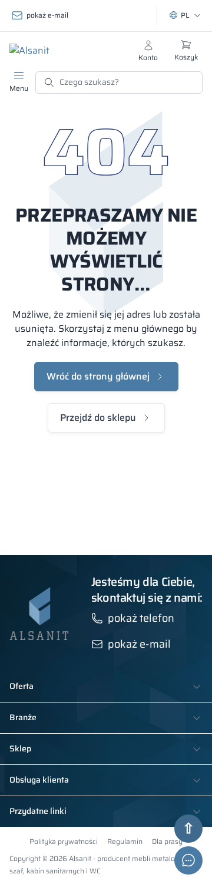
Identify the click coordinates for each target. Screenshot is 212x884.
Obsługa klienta (39, 780)
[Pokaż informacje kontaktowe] (188, 860)
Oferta (21, 686)
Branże (23, 718)
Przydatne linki (38, 811)
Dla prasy (167, 841)
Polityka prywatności (63, 841)
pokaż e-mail (47, 15)
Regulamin (125, 841)
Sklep (20, 749)
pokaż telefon (141, 618)
